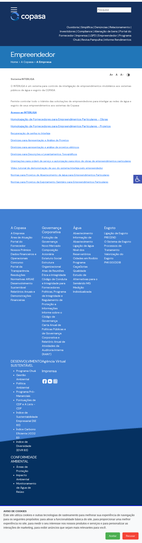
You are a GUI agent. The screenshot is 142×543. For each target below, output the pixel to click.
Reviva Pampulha (92, 40)
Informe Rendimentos (117, 40)
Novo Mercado (51, 246)
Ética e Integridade (54, 275)
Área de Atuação (21, 237)
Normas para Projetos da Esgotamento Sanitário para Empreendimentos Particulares (59, 181)
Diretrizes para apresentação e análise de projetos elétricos (45, 147)
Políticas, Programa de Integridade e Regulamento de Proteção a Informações (54, 300)
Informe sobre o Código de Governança (52, 317)
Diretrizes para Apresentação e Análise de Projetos (40, 140)
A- (122, 74)
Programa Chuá (26, 371)
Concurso (17, 262)
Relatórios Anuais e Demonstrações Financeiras (23, 296)
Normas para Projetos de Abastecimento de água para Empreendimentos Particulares (60, 175)
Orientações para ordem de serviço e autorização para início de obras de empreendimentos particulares (71, 161)
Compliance (84, 31)
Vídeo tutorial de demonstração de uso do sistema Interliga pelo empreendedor (57, 168)
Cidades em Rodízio (85, 258)
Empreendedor (107, 35)
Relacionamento (120, 27)
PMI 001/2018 (112, 262)
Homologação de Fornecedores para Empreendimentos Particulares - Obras (59, 119)
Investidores (68, 31)
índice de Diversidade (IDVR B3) (23, 446)
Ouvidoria (73, 27)
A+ (111, 74)
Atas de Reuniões (53, 271)
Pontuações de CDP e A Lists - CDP (26, 404)
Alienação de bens (106, 31)
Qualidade (79, 271)
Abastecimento (83, 233)
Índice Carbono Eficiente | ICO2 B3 (26, 433)
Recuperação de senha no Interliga (30, 133)
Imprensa (81, 35)
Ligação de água (83, 246)
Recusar (130, 535)
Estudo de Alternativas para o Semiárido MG (85, 279)
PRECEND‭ (110, 237)
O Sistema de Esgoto (117, 241)
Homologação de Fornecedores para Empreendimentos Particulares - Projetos (61, 126)
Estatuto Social (51, 258)
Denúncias (101, 27)
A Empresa (17, 233)
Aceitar (113, 535)
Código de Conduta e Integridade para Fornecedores (54, 283)
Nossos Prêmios (21, 250)
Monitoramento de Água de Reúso (26, 488)
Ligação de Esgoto (116, 233)
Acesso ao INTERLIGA (24, 112)
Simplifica (87, 27)
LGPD (92, 35)
